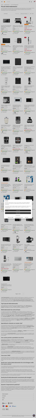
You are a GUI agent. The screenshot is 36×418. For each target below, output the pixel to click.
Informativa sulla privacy (19, 217)
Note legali (26, 217)
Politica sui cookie (10, 217)
